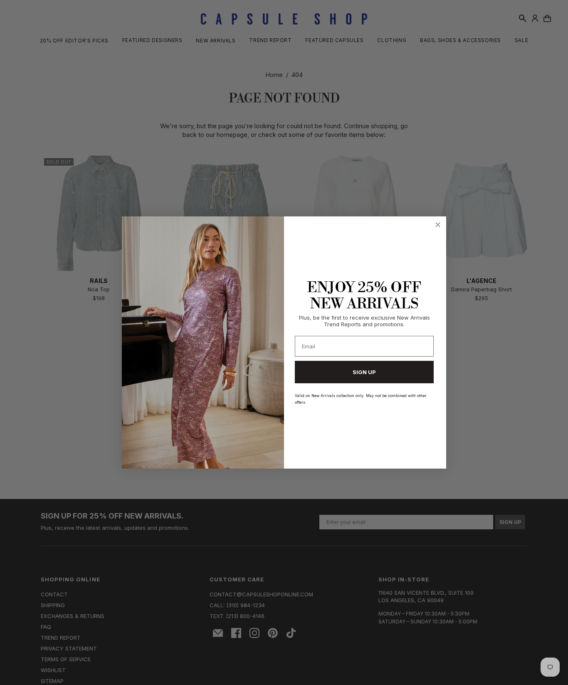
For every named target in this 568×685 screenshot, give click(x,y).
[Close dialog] (438, 225)
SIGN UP (364, 372)
